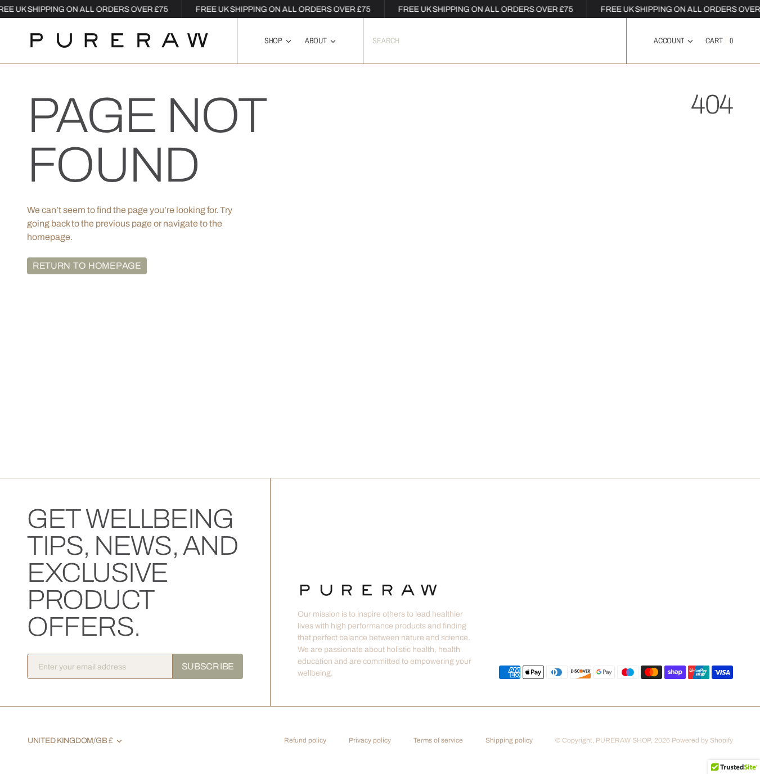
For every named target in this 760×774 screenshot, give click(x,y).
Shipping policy (509, 740)
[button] (673, 41)
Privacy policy (370, 740)
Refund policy (305, 740)
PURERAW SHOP (623, 740)
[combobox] (495, 40)
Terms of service (438, 740)
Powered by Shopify (702, 740)
